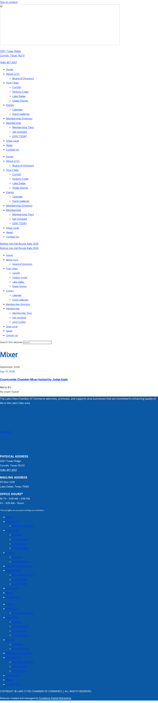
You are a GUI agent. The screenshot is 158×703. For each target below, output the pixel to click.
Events (10, 105)
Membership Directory (19, 118)
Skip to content (9, 2)
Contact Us (12, 149)
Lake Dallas (19, 96)
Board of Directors (23, 78)
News (9, 145)
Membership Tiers (23, 127)
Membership (13, 123)
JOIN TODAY (19, 136)
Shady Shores (20, 100)
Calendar (17, 109)
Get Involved (19, 132)
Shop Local (12, 140)
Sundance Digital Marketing (55, 698)
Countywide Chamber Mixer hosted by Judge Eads (34, 379)
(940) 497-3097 (8, 62)
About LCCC (13, 74)
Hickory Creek (20, 91)
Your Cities (12, 82)
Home (9, 69)
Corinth (16, 87)
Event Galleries (20, 114)
